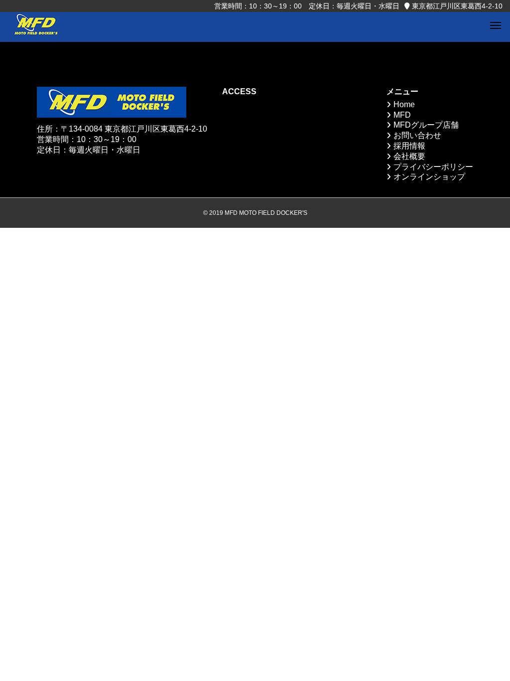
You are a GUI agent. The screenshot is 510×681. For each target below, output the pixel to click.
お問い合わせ (417, 135)
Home (404, 104)
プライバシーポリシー (433, 167)
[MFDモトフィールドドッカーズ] (35, 27)
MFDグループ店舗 (426, 125)
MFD (402, 115)
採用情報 (409, 146)
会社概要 (409, 156)
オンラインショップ (429, 176)
